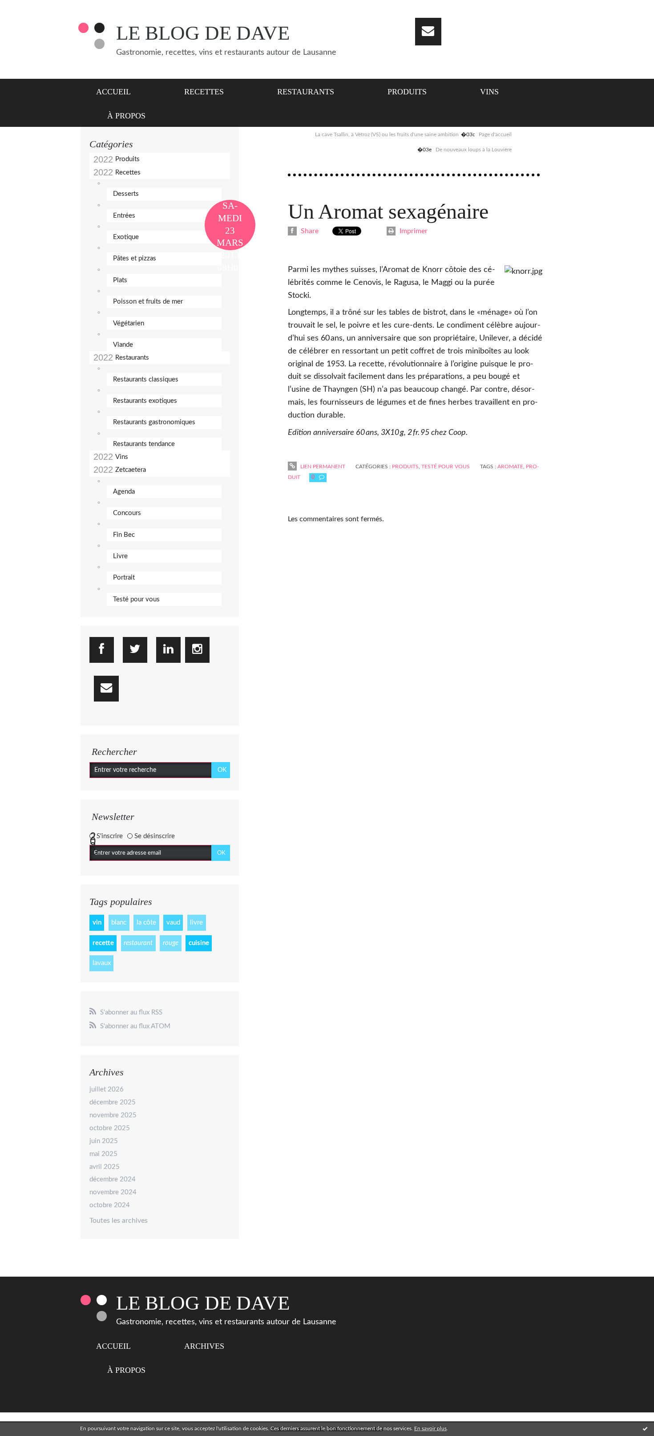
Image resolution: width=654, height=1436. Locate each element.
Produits (407, 91)
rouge (170, 943)
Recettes (204, 91)
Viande (123, 344)
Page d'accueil (495, 134)
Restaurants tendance (144, 444)
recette (103, 943)
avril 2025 (104, 1167)
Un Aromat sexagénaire (388, 211)
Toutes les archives (118, 1220)
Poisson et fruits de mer (148, 301)
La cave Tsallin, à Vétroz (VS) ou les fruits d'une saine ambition (387, 134)
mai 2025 (103, 1154)
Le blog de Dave (203, 33)
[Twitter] (135, 650)
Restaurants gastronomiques (154, 422)
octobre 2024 (109, 1205)
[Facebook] (101, 650)
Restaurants (305, 91)
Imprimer (413, 231)
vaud (173, 922)
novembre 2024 (113, 1192)
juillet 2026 (106, 1089)
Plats (120, 280)
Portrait (124, 577)
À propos (126, 115)
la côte (146, 922)
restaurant (138, 943)
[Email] (428, 31)
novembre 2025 (113, 1115)
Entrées (124, 215)
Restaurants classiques (145, 379)
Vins (489, 91)
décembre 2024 (112, 1179)
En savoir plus (430, 1428)
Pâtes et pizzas (134, 258)
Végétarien (128, 323)
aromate (510, 466)
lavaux (102, 963)
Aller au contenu (30, 8)
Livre (120, 556)
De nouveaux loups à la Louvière (474, 149)
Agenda (124, 491)
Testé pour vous (136, 599)
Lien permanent (322, 466)
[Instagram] (197, 650)
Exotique (126, 237)
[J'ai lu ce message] (645, 1428)
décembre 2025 (112, 1102)
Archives (204, 1346)
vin (97, 922)
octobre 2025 (109, 1128)
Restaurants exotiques (145, 401)
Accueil (113, 91)
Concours (127, 513)
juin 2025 (103, 1141)
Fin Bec (124, 534)
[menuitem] (119, 91)
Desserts (126, 194)
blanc (118, 922)
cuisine (199, 943)
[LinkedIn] (168, 650)
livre (196, 922)
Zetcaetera (130, 469)
